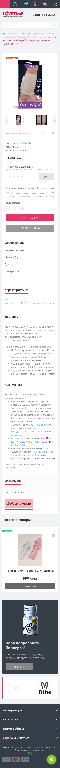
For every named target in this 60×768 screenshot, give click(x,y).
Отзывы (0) (11, 257)
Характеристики (15, 250)
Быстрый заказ (30, 228)
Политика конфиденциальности (30, 750)
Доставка (10, 264)
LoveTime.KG (11, 747)
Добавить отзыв (19, 503)
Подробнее (19, 667)
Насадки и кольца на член (37, 33)
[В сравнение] (53, 133)
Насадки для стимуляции (16, 36)
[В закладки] (43, 133)
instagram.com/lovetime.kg (25, 431)
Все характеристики (45, 188)
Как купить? (12, 271)
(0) (30, 133)
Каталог (14, 33)
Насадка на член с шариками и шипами (30, 570)
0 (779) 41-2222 (39, 441)
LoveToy (38, 36)
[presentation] (6, 120)
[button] (45, 14)
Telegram (46, 424)
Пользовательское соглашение (41, 747)
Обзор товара (14, 243)
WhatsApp (34, 424)
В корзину (30, 218)
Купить (47, 176)
